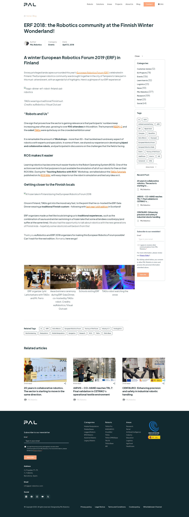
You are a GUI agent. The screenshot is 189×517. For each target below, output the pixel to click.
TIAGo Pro (108, 426)
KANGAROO (109, 429)
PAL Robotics (36, 44)
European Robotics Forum (73, 328)
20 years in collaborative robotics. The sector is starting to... (148, 183)
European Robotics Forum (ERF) (93, 72)
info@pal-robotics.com (33, 486)
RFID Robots (88, 435)
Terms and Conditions (117, 507)
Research (82, 333)
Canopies (141, 133)
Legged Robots (89, 432)
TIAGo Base (107, 333)
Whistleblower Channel (152, 507)
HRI (159, 156)
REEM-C (118, 126)
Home (28, 16)
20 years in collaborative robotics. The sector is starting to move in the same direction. (44, 391)
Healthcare (141, 156)
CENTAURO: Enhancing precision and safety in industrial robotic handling (148, 214)
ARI (139, 129)
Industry (129, 435)
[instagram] (37, 496)
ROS (90, 333)
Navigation (72, 333)
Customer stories (144, 69)
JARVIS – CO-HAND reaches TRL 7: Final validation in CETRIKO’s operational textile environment (93, 391)
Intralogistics (118, 328)
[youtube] (42, 496)
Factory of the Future (91, 328)
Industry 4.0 (106, 328)
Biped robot (148, 129)
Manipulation (44, 333)
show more (150, 167)
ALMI (145, 119)
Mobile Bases (89, 429)
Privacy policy (86, 507)
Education (130, 438)
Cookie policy (134, 507)
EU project (154, 138)
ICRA (150, 161)
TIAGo (38, 130)
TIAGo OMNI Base (111, 438)
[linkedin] (26, 496)
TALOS (107, 441)
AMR (47, 328)
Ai (41, 328)
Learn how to (142, 80)
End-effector (56, 328)
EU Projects (142, 73)
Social (139, 103)
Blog (34, 16)
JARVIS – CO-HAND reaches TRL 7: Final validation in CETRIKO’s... (149, 199)
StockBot (108, 432)
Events (51, 44)
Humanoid (141, 161)
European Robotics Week (146, 147)
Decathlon (151, 133)
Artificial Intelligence (133, 432)
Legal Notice (100, 507)
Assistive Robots (90, 438)
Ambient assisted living (145, 124)
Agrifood (129, 443)
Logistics (141, 84)
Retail (139, 99)
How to (151, 156)
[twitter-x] (48, 496)
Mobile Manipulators (91, 426)
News (139, 88)
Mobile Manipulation (58, 333)
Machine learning (30, 333)
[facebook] (31, 496)
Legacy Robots (89, 441)
